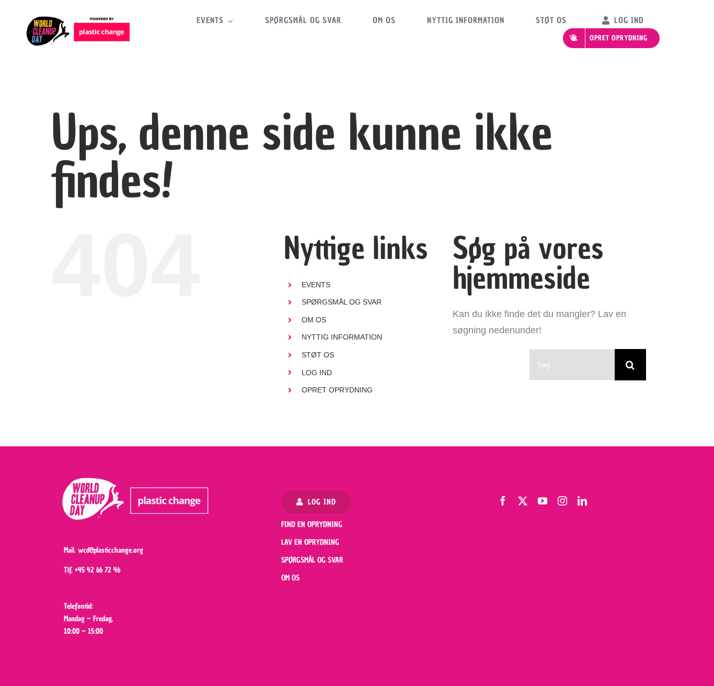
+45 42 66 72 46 (97, 570)
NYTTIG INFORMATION (342, 337)
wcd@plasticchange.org (110, 550)
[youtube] (542, 500)
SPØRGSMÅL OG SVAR (342, 302)
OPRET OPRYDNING (337, 390)
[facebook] (503, 500)
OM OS (314, 320)
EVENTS (316, 284)
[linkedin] (582, 500)
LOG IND (317, 372)
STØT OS (318, 355)
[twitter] (522, 500)
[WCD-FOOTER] (137, 478)
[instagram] (562, 500)
